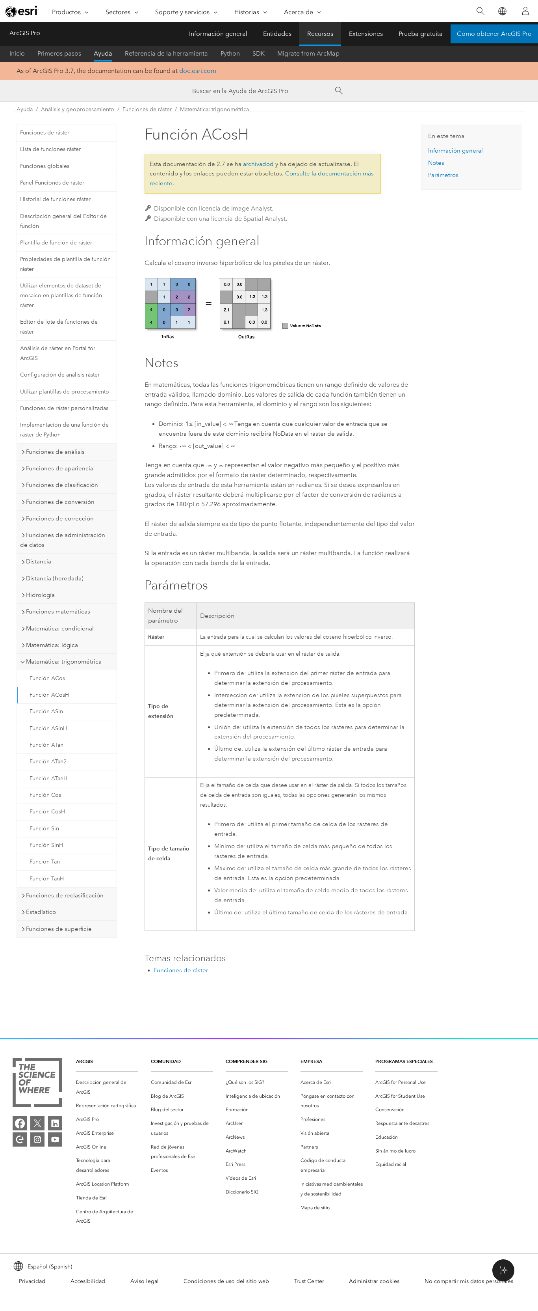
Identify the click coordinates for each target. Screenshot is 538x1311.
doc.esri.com (197, 71)
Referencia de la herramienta (166, 53)
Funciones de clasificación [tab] (62, 485)
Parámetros (443, 175)
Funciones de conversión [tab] (60, 501)
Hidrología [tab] (40, 595)
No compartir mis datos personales (469, 1281)
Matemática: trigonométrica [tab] (64, 661)
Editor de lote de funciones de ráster (59, 327)
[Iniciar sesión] (525, 11)
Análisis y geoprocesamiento (77, 109)
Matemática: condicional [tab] (60, 628)
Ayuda (103, 53)
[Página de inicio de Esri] (22, 11)
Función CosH (47, 811)
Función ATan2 (48, 761)
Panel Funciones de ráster (52, 182)
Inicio (17, 53)
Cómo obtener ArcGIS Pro (494, 33)
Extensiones (366, 33)
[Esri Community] (20, 1139)
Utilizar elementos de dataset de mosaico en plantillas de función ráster (61, 295)
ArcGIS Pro (24, 33)
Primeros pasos (59, 53)
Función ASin (46, 711)
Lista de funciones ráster (50, 149)
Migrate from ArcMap (308, 53)
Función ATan (46, 745)
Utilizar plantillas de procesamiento (64, 391)
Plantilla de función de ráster (56, 242)
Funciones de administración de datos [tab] (62, 539)
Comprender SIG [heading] (246, 1061)
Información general (218, 33)
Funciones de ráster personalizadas (64, 408)
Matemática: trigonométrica (214, 109)
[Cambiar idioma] (502, 11)
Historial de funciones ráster (55, 199)
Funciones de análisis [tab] (55, 451)
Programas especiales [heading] (404, 1061)
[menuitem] (107, 1087)
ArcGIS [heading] (84, 1061)
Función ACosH (49, 695)
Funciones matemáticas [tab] (58, 611)
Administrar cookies (374, 1281)
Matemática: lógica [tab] (52, 645)
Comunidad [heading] (166, 1061)
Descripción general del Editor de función (63, 221)
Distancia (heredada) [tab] (54, 578)
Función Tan (45, 861)
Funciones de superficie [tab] (59, 928)
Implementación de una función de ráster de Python (64, 429)
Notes (436, 162)
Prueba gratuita (421, 33)
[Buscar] (480, 11)
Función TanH (47, 878)
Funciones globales (44, 166)
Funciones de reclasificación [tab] (65, 895)
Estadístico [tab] (41, 912)
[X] (37, 1123)
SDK (258, 53)
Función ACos (47, 678)
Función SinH (46, 845)
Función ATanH (48, 778)
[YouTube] (55, 1139)
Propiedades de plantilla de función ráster (65, 264)
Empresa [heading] (311, 1061)
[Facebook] (20, 1123)
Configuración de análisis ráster (60, 374)
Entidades (277, 33)
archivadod (258, 164)
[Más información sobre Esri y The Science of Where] (37, 1084)
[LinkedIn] (55, 1123)
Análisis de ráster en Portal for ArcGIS (57, 353)
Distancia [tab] (38, 561)
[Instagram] (37, 1139)
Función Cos (45, 795)
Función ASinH (48, 728)
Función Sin (44, 828)
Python (230, 53)
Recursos (320, 33)
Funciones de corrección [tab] (60, 518)
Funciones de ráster (147, 109)
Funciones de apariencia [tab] (59, 468)
